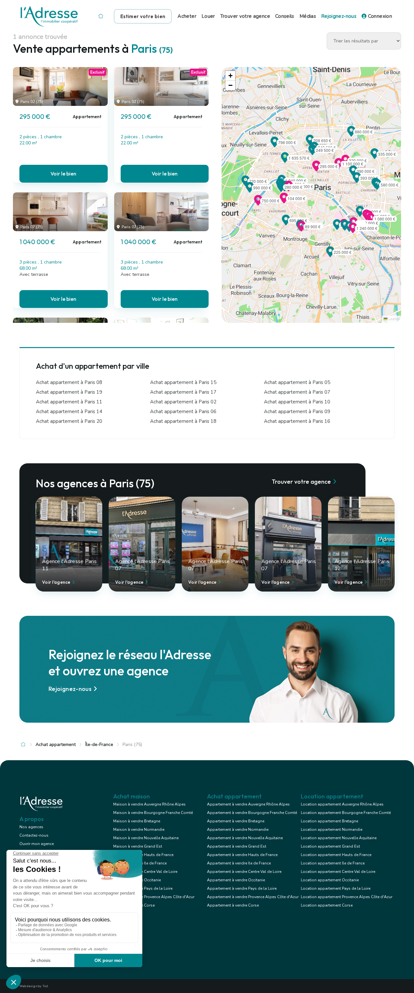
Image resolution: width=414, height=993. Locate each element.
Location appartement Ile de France (333, 863)
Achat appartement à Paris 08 (69, 382)
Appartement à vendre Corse (233, 905)
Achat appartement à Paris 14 (69, 411)
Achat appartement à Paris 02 (183, 402)
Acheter (187, 16)
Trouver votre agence (245, 16)
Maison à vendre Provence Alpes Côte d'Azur (153, 896)
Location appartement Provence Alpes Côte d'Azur (346, 896)
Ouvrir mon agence (36, 843)
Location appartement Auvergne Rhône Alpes (342, 804)
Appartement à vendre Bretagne (235, 821)
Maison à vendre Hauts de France (143, 854)
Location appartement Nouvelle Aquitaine (338, 838)
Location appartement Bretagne (329, 821)
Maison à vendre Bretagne (136, 821)
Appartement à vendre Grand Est (236, 846)
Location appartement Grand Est (330, 846)
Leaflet (393, 319)
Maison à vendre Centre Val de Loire (145, 871)
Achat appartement (56, 744)
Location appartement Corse (327, 905)
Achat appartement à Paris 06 (183, 411)
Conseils (284, 16)
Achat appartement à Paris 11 (69, 402)
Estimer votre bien (142, 16)
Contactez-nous (34, 835)
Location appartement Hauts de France (336, 854)
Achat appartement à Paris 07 (297, 392)
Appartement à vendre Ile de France (239, 863)
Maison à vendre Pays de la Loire (142, 888)
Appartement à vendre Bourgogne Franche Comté (252, 812)
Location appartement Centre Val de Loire (338, 871)
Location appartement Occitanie (330, 880)
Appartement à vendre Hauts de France (242, 854)
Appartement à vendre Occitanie (236, 880)
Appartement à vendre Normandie (237, 829)
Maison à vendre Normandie (138, 829)
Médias (308, 16)
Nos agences (31, 826)
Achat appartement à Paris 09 (297, 411)
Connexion (379, 16)
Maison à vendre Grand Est (137, 846)
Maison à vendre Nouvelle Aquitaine (146, 838)
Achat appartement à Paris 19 (69, 392)
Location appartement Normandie (331, 829)
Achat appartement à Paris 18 (183, 421)
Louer (208, 16)
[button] (316, 169)
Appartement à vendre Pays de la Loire (242, 888)
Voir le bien (63, 173)
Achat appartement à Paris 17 (183, 392)
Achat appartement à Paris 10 (297, 402)
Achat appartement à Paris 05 (297, 382)
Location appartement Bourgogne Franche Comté (346, 812)
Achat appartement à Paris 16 (297, 421)
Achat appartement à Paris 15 (183, 382)
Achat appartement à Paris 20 (69, 421)
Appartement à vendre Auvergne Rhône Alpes (248, 804)
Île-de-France (99, 744)
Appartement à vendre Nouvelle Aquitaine (245, 838)
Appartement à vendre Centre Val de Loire (244, 871)
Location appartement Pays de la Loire (335, 888)
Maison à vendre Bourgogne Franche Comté (153, 812)
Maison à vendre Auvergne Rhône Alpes (149, 804)
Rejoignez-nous (338, 16)
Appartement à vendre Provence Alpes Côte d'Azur (253, 896)
